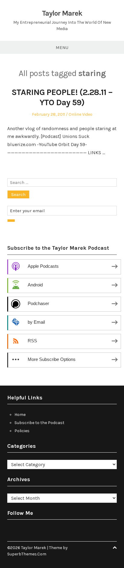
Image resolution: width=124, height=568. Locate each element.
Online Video (80, 114)
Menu (62, 47)
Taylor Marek (62, 13)
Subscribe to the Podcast (39, 422)
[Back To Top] (115, 548)
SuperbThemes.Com (26, 554)
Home (20, 414)
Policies (21, 430)
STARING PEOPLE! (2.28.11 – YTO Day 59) (62, 97)
